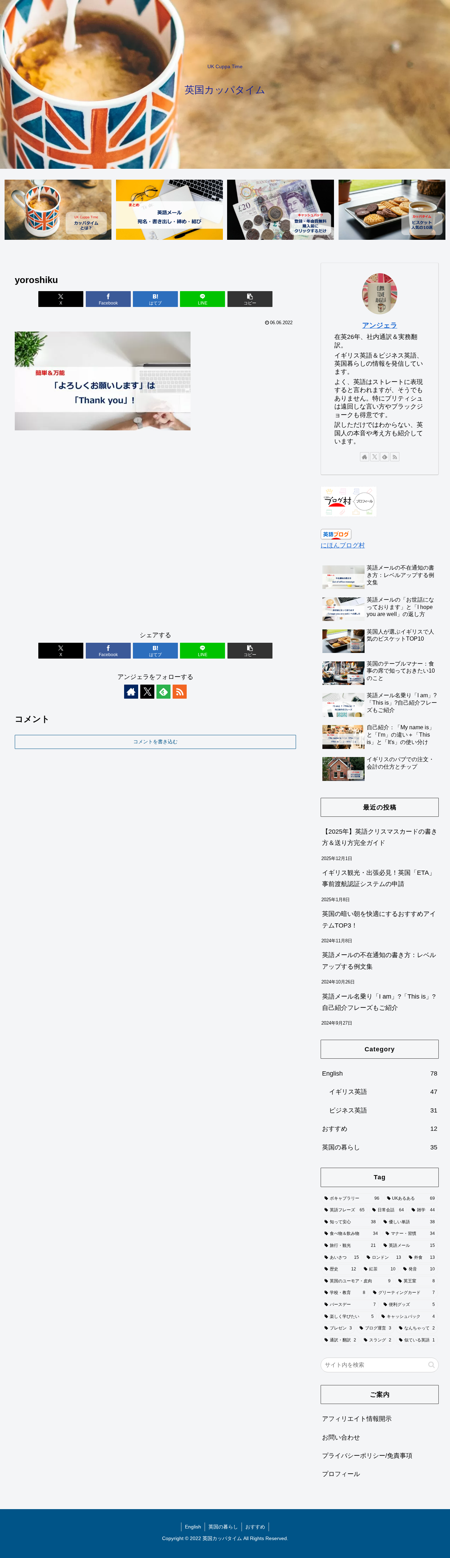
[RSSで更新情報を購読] (180, 692)
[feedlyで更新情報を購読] (163, 692)
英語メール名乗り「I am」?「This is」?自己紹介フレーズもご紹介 (379, 1002)
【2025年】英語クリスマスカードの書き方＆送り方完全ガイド (379, 837)
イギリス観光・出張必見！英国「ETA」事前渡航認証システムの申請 (378, 878)
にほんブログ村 (343, 545)
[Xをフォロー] (147, 692)
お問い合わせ (341, 1437)
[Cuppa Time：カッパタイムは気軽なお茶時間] (58, 210)
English (193, 1527)
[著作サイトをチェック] (131, 692)
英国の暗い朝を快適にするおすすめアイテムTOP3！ (379, 919)
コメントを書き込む (155, 741)
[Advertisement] (155, 533)
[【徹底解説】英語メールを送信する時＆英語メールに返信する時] (169, 210)
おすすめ (255, 1527)
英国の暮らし (223, 1527)
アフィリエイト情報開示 (357, 1419)
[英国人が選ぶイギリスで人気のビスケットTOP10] (392, 210)
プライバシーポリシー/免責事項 (367, 1456)
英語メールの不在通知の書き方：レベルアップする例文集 (379, 960)
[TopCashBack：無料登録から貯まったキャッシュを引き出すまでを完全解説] (280, 210)
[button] (249, 299)
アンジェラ (379, 325)
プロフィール (341, 1474)
